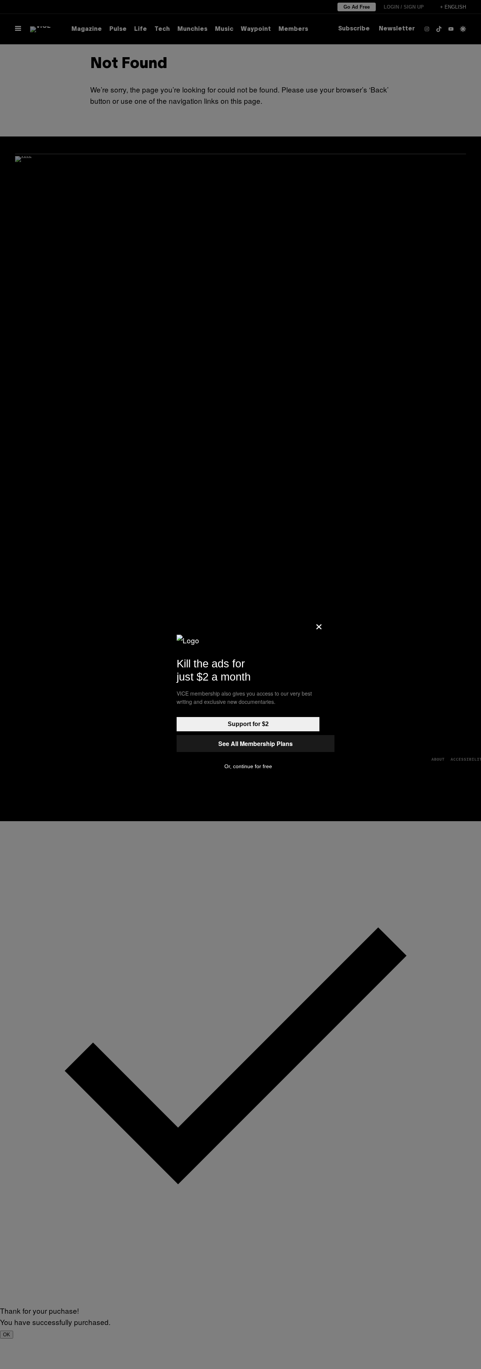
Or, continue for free (248, 766)
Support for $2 (248, 724)
